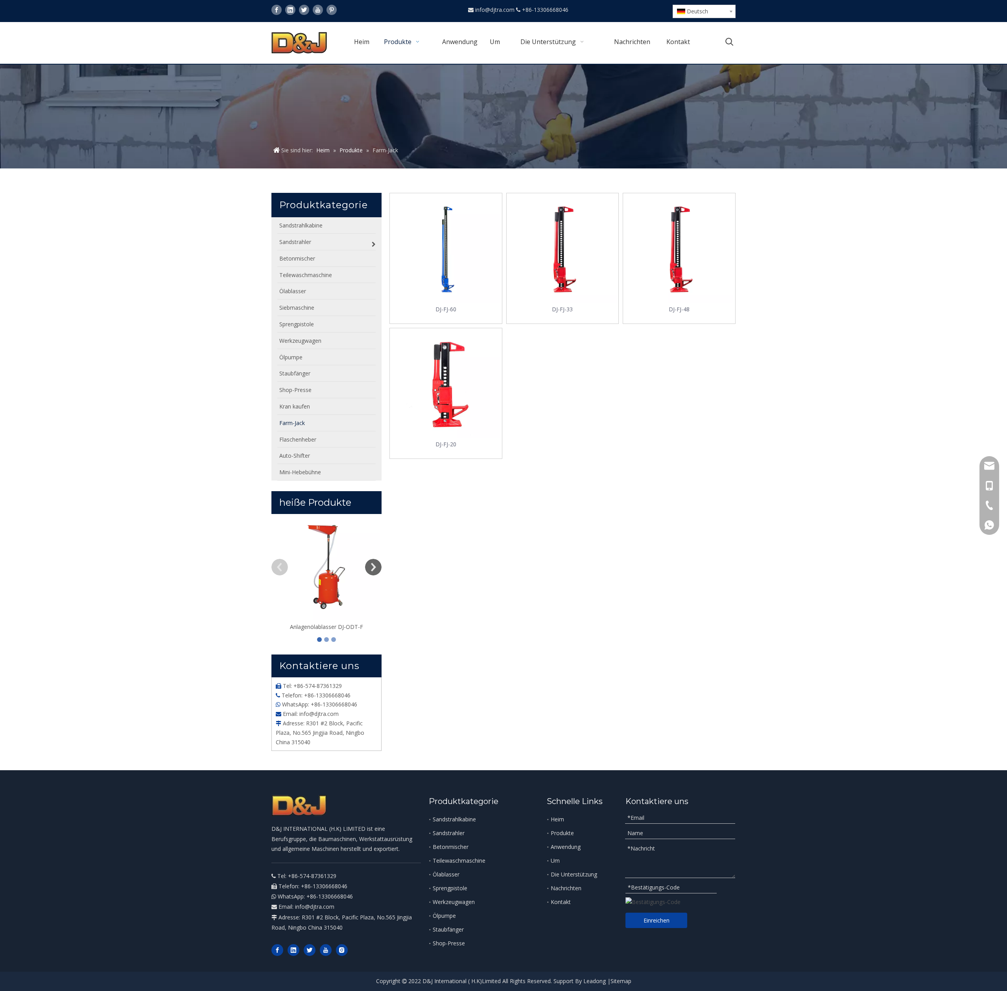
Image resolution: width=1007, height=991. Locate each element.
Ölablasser (446, 874)
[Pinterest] (331, 10)
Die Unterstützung (574, 874)
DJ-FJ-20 (445, 444)
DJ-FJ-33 (562, 309)
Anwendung (566, 846)
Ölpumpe (444, 915)
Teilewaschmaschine (459, 860)
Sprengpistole (450, 888)
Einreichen (656, 920)
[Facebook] (276, 10)
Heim (557, 819)
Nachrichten (566, 888)
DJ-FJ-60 (445, 309)
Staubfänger (448, 929)
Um (555, 860)
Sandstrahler (449, 833)
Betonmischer (450, 846)
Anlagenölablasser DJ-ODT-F (326, 626)
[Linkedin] (290, 10)
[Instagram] (342, 950)
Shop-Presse (449, 943)
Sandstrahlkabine (454, 819)
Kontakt (561, 902)
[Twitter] (304, 10)
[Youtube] (318, 10)
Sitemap (620, 981)
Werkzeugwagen (454, 902)
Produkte (562, 833)
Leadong (594, 981)
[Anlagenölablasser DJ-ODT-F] (326, 567)
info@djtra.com (495, 9)
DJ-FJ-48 (679, 309)
